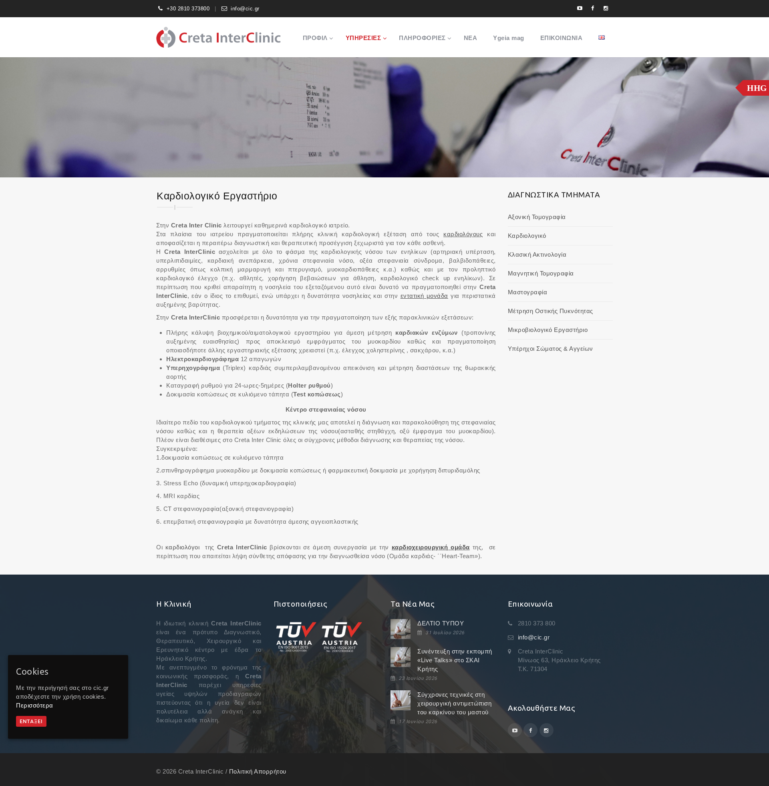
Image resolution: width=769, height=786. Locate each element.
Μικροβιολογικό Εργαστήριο (548, 329)
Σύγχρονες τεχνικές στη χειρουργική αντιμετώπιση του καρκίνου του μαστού (454, 703)
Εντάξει (31, 721)
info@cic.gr (245, 9)
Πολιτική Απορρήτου (257, 771)
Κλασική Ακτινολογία (537, 254)
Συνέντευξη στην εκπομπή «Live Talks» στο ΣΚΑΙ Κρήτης (454, 660)
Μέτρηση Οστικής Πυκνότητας (550, 311)
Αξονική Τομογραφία (537, 216)
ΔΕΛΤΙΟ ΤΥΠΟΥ (440, 623)
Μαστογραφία (528, 292)
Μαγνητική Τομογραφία (541, 273)
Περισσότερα (34, 705)
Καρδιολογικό (527, 235)
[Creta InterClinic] (218, 37)
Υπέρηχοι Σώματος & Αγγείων (550, 348)
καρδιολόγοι (182, 547)
